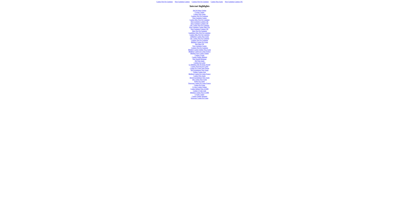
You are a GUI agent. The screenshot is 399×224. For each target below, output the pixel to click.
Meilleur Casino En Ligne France (200, 51)
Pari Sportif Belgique (199, 59)
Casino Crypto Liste (199, 91)
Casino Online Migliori (199, 57)
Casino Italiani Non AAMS (200, 89)
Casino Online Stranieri (199, 96)
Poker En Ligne (199, 81)
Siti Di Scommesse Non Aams (199, 78)
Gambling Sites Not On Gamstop (199, 33)
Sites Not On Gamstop (199, 31)
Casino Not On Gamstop (164, 2)
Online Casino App (199, 72)
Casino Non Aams (217, 2)
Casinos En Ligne (199, 63)
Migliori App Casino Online (199, 53)
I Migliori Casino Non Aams (199, 37)
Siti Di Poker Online (199, 10)
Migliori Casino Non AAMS (199, 93)
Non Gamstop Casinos (182, 2)
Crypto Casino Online (199, 87)
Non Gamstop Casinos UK (234, 2)
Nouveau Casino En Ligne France (199, 83)
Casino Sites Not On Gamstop (199, 20)
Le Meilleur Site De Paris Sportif (199, 65)
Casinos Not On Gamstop (200, 2)
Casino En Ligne (199, 85)
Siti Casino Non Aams (199, 79)
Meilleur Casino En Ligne (199, 42)
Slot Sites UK (199, 44)
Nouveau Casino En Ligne (199, 98)
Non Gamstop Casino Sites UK (199, 27)
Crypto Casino (199, 12)
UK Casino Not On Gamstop (199, 25)
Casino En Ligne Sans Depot (199, 68)
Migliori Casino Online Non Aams (199, 50)
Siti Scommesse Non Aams (199, 70)
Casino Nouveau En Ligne (199, 66)
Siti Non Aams (199, 61)
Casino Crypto (199, 55)
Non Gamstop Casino (199, 18)
